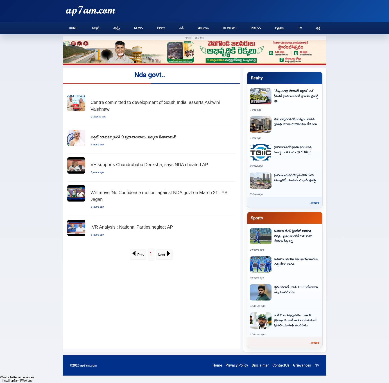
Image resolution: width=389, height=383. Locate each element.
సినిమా (161, 28)
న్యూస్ (95, 28)
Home (73, 28)
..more (314, 202)
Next (161, 254)
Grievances (302, 365)
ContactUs (280, 365)
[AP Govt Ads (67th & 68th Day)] (194, 53)
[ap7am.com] (90, 11)
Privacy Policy (237, 365)
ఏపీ (181, 28)
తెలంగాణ (203, 28)
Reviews (230, 28)
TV (300, 28)
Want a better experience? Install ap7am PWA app (17, 379)
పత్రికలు (279, 28)
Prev (140, 254)
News (138, 28)
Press (256, 28)
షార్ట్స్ (116, 28)
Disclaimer (260, 365)
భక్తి (318, 28)
